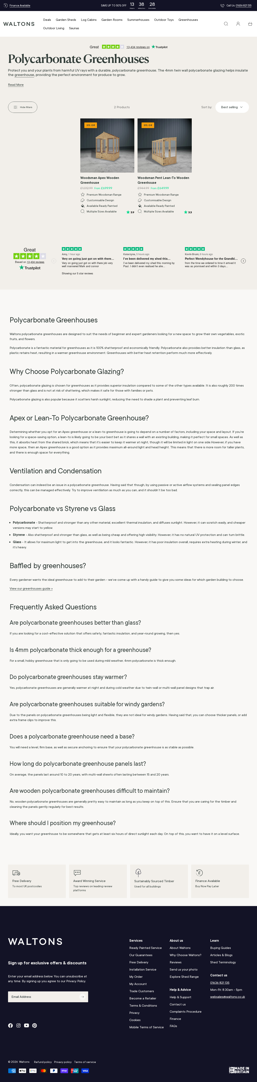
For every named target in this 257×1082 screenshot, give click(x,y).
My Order (136, 976)
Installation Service (142, 969)
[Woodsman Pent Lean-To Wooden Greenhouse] (165, 145)
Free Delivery (138, 962)
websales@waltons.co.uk (227, 996)
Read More (16, 84)
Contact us (178, 1004)
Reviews (176, 962)
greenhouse (24, 74)
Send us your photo (184, 969)
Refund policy (43, 1062)
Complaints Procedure (186, 1011)
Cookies (135, 1020)
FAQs (173, 1026)
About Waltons (180, 948)
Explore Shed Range (184, 976)
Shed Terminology (223, 962)
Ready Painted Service (145, 948)
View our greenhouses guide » (31, 588)
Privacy (134, 1012)
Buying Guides (220, 948)
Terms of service (85, 1062)
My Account (138, 984)
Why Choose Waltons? (185, 955)
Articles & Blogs (221, 955)
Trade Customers (141, 991)
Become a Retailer (142, 998)
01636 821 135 (243, 5)
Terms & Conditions (143, 1005)
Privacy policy (63, 1062)
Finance (175, 1018)
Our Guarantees (140, 955)
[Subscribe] (82, 997)
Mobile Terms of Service (146, 1027)
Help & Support (180, 997)
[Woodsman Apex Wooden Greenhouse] (107, 145)
